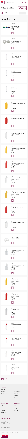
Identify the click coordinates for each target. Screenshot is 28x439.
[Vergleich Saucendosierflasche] (12, 64)
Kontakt (3, 391)
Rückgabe (16, 397)
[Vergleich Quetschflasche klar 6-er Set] (12, 141)
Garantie (3, 410)
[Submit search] (18, 2)
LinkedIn (16, 405)
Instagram (16, 408)
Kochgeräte (5, 8)
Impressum (3, 412)
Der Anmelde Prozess (6, 393)
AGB (2, 405)
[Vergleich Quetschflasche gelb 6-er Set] (12, 111)
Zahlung (16, 395)
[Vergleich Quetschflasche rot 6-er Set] (12, 126)
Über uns (3, 389)
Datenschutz (4, 408)
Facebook (16, 410)
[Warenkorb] (25, 2)
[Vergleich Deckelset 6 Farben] (12, 33)
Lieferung (16, 393)
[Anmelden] (22, 2)
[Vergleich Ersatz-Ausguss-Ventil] (12, 48)
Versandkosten (17, 391)
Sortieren (23, 13)
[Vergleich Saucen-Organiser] (12, 243)
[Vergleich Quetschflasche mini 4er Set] (12, 258)
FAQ (15, 400)
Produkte (3, 7)
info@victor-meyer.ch (5, 427)
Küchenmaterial (10, 7)
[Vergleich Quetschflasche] (12, 288)
